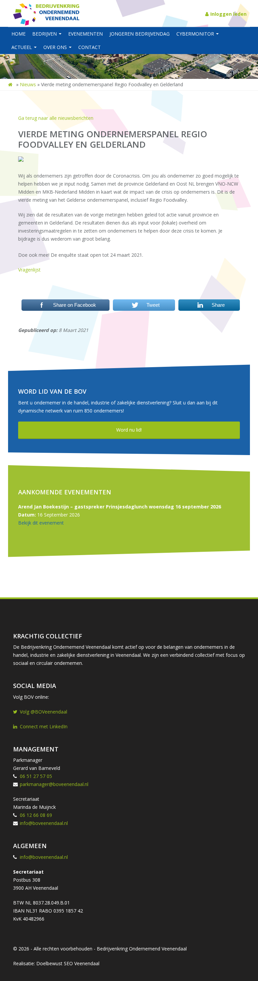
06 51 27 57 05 (36, 776)
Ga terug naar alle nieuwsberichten (55, 118)
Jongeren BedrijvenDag (140, 34)
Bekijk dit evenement (41, 523)
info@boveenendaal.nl (44, 823)
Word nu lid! (129, 430)
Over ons (55, 47)
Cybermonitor (195, 34)
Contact (89, 47)
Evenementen (85, 34)
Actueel (22, 47)
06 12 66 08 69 (36, 815)
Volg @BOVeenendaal (43, 711)
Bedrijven (45, 34)
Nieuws (28, 84)
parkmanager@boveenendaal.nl (54, 784)
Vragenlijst (29, 269)
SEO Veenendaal (81, 963)
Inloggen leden (228, 14)
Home (18, 34)
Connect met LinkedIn (44, 726)
